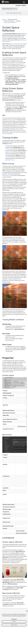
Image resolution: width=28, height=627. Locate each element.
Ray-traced (10, 152)
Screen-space (9, 149)
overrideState (20, 125)
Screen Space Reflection (10, 22)
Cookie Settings (14, 619)
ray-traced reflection (17, 43)
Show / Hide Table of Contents (14, 13)
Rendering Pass (6, 553)
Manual (4, 19)
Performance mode (7, 175)
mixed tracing (11, 160)
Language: (18, 5)
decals (8, 338)
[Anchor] (1, 115)
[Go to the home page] (5, 2)
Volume (12, 93)
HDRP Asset (15, 62)
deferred (6, 184)
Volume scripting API (11, 119)
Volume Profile (19, 130)
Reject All (14, 621)
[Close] (27, 611)
